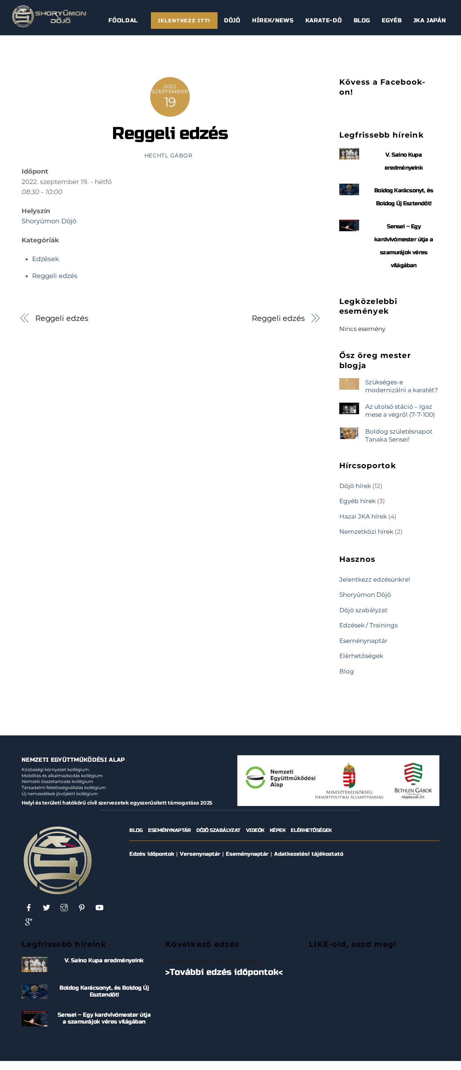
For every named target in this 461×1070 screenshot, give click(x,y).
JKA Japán (429, 20)
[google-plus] (29, 922)
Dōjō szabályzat (363, 610)
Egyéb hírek (357, 501)
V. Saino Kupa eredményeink (104, 960)
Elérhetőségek (361, 655)
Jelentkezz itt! (184, 21)
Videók (255, 830)
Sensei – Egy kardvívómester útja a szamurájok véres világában (104, 1018)
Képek (277, 830)
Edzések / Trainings (368, 625)
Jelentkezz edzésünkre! (374, 579)
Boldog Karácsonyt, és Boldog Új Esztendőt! (104, 991)
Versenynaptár (200, 854)
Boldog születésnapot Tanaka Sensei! (399, 435)
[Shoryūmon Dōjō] (49, 25)
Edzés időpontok (151, 854)
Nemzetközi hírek (366, 531)
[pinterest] (82, 907)
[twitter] (46, 907)
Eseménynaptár (363, 640)
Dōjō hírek (355, 485)
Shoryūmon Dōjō (49, 221)
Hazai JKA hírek (363, 516)
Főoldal (123, 20)
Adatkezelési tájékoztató (308, 854)
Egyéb (392, 20)
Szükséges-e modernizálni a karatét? (401, 386)
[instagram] (64, 907)
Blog (362, 20)
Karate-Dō (323, 20)
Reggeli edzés (170, 133)
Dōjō (232, 20)
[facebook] (29, 907)
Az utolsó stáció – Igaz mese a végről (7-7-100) (400, 410)
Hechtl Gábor (168, 155)
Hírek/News (273, 20)
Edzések (45, 259)
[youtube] (99, 907)
